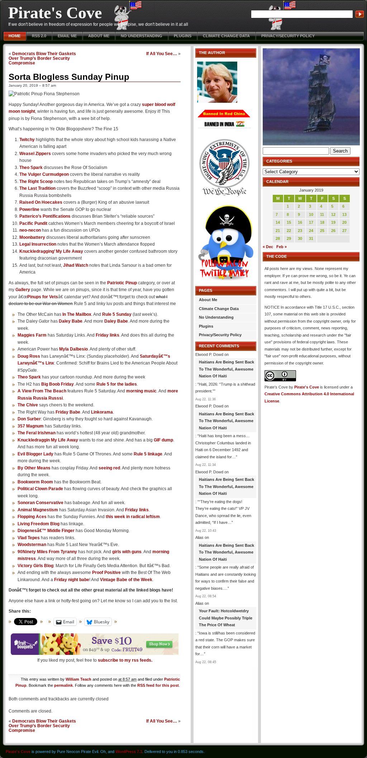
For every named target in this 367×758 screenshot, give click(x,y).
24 (311, 230)
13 (344, 214)
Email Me (67, 36)
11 (322, 214)
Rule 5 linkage (148, 454)
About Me (98, 36)
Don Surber (29, 418)
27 (344, 230)
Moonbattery (32, 237)
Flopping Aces (32, 516)
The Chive (28, 404)
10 (311, 214)
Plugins (182, 36)
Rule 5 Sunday (117, 314)
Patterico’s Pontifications (45, 216)
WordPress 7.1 (128, 751)
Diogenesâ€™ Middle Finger (46, 530)
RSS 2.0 (39, 36)
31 (311, 238)
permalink (63, 685)
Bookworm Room (35, 481)
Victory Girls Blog (35, 565)
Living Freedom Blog (38, 523)
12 (333, 214)
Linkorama (102, 412)
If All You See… (161, 53)
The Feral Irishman (37, 432)
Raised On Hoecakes (40, 202)
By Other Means (34, 467)
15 (289, 222)
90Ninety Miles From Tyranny (47, 551)
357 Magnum (31, 426)
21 (278, 230)
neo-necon (30, 230)
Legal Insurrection (37, 244)
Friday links (107, 335)
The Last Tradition (37, 188)
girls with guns (127, 551)
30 (300, 238)
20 (344, 222)
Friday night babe (71, 579)
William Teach (78, 679)
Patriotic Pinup (122, 282)
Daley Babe (70, 321)
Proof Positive (106, 572)
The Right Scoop (36, 181)
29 (289, 238)
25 (322, 230)
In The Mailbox (76, 314)
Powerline (29, 209)
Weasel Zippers (35, 153)
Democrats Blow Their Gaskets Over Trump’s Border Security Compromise (42, 58)
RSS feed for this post (158, 685)
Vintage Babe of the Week (126, 579)
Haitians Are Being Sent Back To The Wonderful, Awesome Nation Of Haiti (226, 369)
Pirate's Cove (55, 13)
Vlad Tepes (29, 537)
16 (300, 222)
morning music (141, 391)
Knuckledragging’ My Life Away (51, 251)
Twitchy (27, 139)
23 (300, 230)
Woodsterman (32, 544)
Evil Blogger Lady (35, 454)
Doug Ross (29, 356)
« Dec (268, 247)
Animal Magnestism (38, 509)
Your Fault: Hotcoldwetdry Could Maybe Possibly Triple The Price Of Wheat (225, 618)
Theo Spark (31, 167)
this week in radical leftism (133, 516)
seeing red (109, 467)
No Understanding (141, 36)
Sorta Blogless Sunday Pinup (69, 77)
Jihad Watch (75, 265)
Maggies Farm (32, 335)
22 (289, 230)
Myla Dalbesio (73, 349)
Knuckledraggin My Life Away (48, 440)
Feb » (281, 247)
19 (333, 222)
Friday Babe (68, 412)
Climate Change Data (226, 36)
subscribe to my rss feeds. (125, 660)
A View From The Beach (42, 391)
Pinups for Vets (42, 296)
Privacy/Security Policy (288, 36)
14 (278, 222)
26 (333, 230)
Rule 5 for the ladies (116, 384)
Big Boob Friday (57, 384)
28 (278, 238)
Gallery (22, 289)
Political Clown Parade (40, 488)
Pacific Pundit (33, 223)
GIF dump (163, 440)
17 (311, 222)
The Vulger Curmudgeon (44, 174)
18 (322, 222)
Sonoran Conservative (40, 502)
